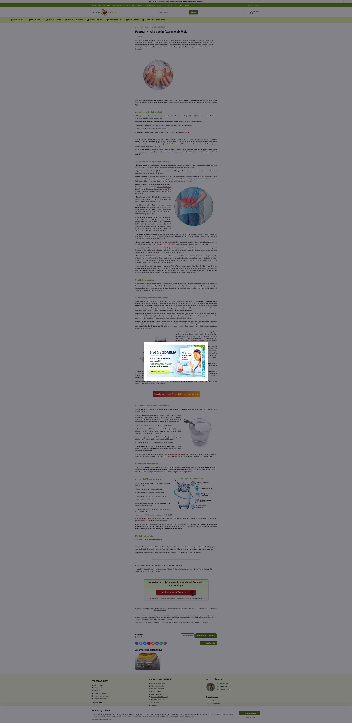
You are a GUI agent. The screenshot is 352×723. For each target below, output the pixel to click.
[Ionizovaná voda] (176, 376)
